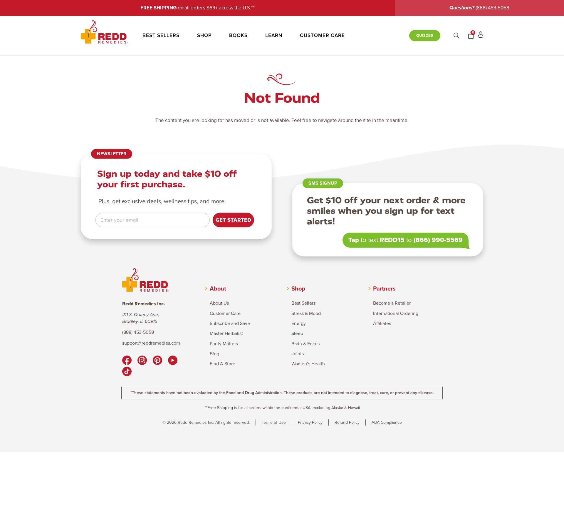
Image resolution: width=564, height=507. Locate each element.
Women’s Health (308, 364)
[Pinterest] (157, 361)
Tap (353, 240)
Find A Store (222, 364)
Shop (204, 35)
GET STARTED (233, 220)
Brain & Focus (305, 344)
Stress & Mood (306, 313)
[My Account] (480, 35)
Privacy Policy (310, 422)
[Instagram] (142, 361)
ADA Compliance (387, 422)
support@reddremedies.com (151, 343)
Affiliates (382, 323)
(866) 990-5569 (438, 240)
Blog (214, 354)
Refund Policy (347, 422)
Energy (298, 323)
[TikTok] (127, 372)
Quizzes (425, 35)
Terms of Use (274, 422)
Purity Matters (224, 344)
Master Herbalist (226, 333)
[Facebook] (127, 361)
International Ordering (395, 313)
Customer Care (322, 35)
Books (238, 35)
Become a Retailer (392, 303)
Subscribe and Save (230, 323)
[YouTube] (172, 361)
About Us (219, 303)
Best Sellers (160, 35)
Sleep (297, 333)
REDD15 (392, 240)
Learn (273, 35)
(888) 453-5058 (492, 7)
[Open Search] (456, 36)
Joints (297, 354)
